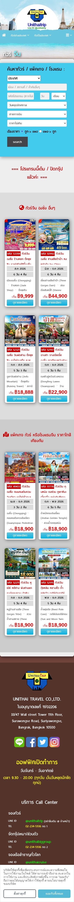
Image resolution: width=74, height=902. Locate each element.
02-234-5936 (33, 826)
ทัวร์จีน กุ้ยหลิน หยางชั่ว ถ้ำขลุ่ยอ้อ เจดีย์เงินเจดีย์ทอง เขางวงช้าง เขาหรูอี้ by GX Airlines (54, 593)
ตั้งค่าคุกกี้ (20, 893)
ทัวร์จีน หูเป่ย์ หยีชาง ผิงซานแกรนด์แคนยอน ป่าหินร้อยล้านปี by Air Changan (19, 593)
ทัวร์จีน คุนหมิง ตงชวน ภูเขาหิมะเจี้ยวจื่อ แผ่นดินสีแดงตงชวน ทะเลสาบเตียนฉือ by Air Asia (54, 497)
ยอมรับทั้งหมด (54, 893)
